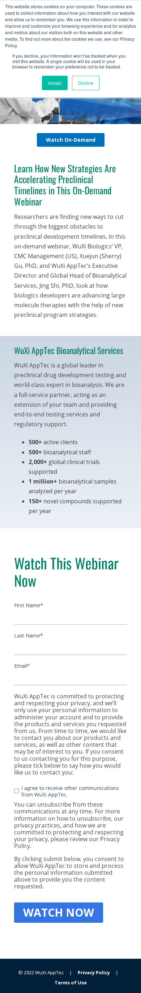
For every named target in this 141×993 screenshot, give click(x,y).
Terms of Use (71, 982)
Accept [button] (54, 83)
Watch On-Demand (70, 139)
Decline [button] (85, 83)
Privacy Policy (94, 972)
